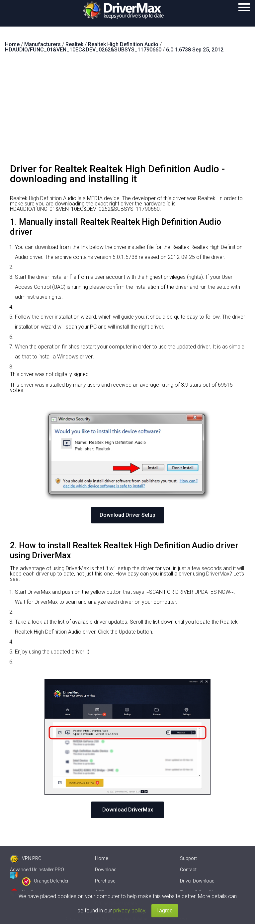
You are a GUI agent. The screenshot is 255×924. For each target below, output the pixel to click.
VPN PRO (32, 858)
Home (101, 858)
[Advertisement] (127, 110)
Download (106, 869)
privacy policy (129, 910)
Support (188, 858)
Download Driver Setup (127, 515)
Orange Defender (51, 881)
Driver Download (197, 881)
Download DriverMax (127, 810)
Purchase (105, 881)
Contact (188, 869)
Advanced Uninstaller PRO (37, 869)
